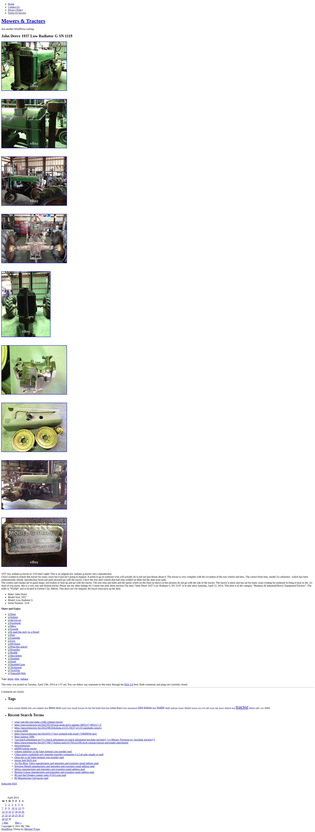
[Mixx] (12, 626)
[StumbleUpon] (16, 664)
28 (3, 819)
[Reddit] (12, 652)
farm (69, 708)
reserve (221, 708)
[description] (15, 655)
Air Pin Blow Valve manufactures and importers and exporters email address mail (56, 763)
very (262, 708)
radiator (24, 679)
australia (17, 708)
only (203, 708)
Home (11, 4)
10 (13, 808)
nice (199, 708)
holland (113, 708)
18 (16, 811)
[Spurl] (12, 661)
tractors (252, 708)
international (132, 708)
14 (3, 811)
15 (6, 811)
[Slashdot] (13, 658)
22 (6, 815)
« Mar (5, 822)
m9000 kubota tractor (25, 748)
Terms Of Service (17, 12)
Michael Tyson (32, 829)
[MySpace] (14, 643)
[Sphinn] (13, 617)
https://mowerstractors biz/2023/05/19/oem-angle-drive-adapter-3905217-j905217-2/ (57, 724)
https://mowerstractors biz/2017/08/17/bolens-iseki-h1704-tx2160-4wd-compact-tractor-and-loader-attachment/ (71, 742)
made (167, 708)
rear (216, 708)
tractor (242, 707)
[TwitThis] (14, 670)
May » (18, 822)
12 (19, 808)
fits (86, 708)
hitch (108, 708)
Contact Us (14, 7)
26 (19, 815)
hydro (124, 708)
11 (16, 808)
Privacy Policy (15, 10)
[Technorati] (14, 667)
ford (93, 708)
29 (6, 819)
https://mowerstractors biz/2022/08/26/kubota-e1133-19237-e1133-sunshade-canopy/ (58, 727)
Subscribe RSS (9, 783)
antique (10, 708)
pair (207, 708)
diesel (58, 707)
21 (3, 815)
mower (188, 707)
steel (233, 708)
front (103, 708)
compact (40, 708)
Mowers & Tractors (23, 21)
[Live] (11, 640)
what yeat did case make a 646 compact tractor (38, 722)
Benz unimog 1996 (24, 736)
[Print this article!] (17, 646)
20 (22, 811)
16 (9, 811)
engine (64, 708)
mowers (195, 708)
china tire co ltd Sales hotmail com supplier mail (39, 757)
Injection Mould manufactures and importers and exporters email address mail (54, 766)
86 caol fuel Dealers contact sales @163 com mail (40, 775)
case (34, 708)
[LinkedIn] (14, 637)
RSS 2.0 (128, 684)
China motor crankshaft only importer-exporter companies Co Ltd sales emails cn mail (58, 754)
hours (119, 708)
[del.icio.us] (14, 620)
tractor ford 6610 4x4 (25, 760)
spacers (228, 708)
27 (22, 815)
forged (98, 708)
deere (10, 679)
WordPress (6, 829)
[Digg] (12, 614)
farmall (74, 708)
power (212, 708)
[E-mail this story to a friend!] (23, 632)
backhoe (24, 708)
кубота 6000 (21, 730)
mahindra (174, 708)
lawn (154, 708)
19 (19, 811)
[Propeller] (14, 649)
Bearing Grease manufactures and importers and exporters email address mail (54, 772)
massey (181, 708)
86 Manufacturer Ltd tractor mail (31, 778)
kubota (148, 707)
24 (13, 815)
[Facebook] (14, 623)
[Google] (13, 629)
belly (30, 708)
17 (13, 811)
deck (46, 708)
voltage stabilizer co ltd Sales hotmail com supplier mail (43, 751)
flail (89, 708)
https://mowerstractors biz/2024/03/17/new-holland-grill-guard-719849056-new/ (55, 733)
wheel (267, 708)
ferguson (81, 708)
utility (257, 708)
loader (161, 707)
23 (9, 815)
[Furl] (11, 635)
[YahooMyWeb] (17, 673)
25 (16, 815)
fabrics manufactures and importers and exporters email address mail (49, 769)
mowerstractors (22, 745)
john (16, 679)
